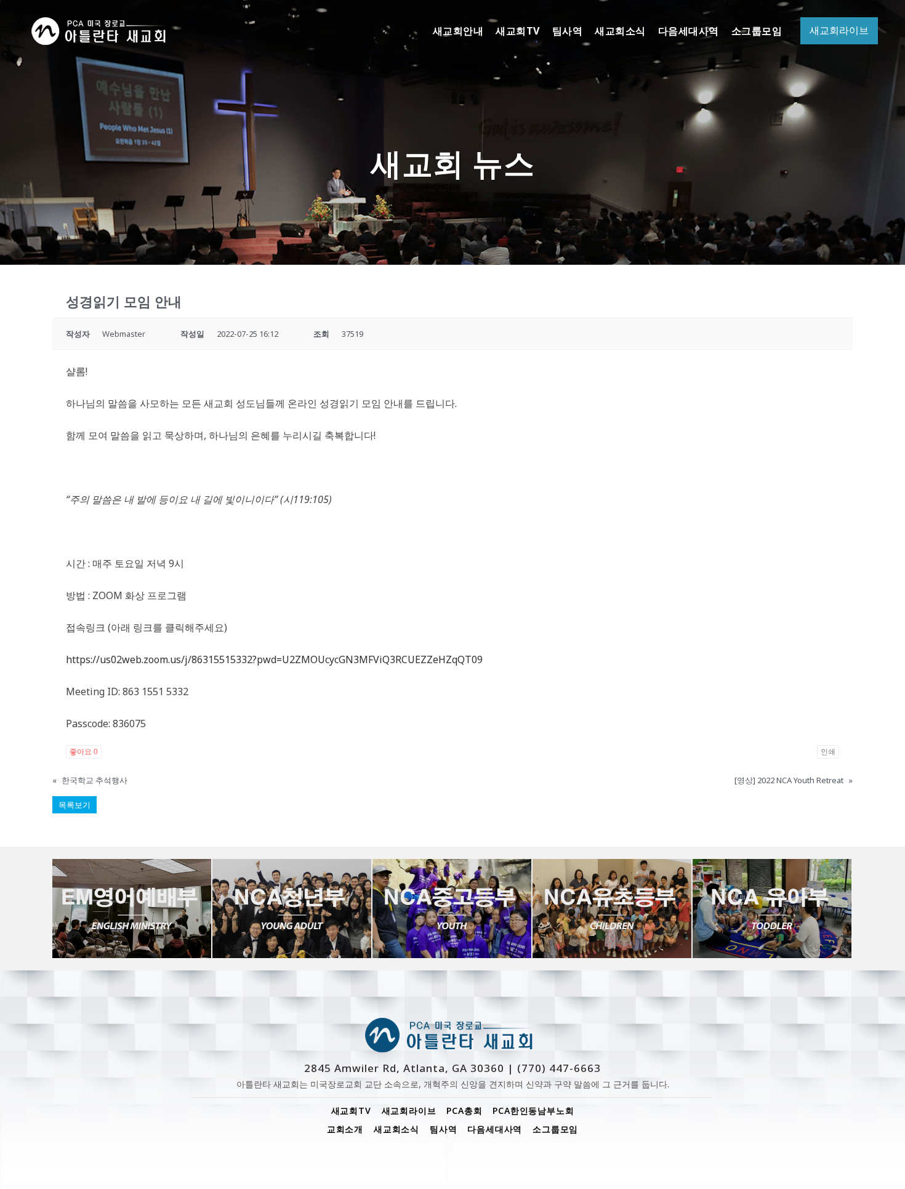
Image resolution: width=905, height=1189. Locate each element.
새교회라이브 (409, 1110)
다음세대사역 (494, 1129)
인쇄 (828, 752)
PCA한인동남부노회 (533, 1110)
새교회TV (351, 1110)
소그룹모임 (555, 1129)
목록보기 (74, 804)
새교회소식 (396, 1129)
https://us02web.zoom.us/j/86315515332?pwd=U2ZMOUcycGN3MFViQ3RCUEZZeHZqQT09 (274, 659)
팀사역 (443, 1129)
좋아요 (84, 752)
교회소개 (345, 1129)
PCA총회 (464, 1110)
